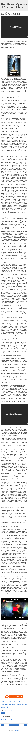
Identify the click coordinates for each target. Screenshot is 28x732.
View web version (14, 728)
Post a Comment (6, 720)
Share (3, 712)
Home (14, 725)
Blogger (16, 730)
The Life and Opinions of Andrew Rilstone (14, 5)
